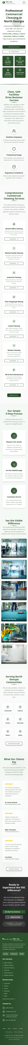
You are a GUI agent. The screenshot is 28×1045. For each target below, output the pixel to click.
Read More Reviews (14, 869)
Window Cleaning (8, 975)
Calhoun (20, 711)
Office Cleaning (8, 963)
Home (4, 1028)
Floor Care (6, 970)
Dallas (20, 735)
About (9, 1028)
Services (15, 1028)
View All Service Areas (14, 743)
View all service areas (8, 999)
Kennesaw (20, 723)
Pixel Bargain (17, 1039)
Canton (8, 723)
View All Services (14, 395)
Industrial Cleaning (9, 968)
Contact (21, 1028)
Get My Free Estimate (14, 47)
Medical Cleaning (8, 965)
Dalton (8, 735)
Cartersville (7, 711)
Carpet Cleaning (8, 973)
